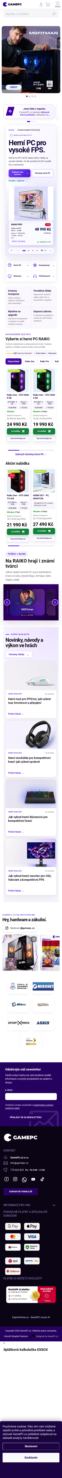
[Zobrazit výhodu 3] (34, 121)
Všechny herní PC (42, 173)
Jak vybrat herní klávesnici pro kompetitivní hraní (28, 816)
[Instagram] (15, 1177)
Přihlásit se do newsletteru (26, 1115)
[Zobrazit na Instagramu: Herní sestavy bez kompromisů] (20, 951)
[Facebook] (6, 1177)
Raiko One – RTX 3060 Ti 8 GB (18, 495)
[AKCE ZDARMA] (44, 478)
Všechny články (19, 652)
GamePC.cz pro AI (40, 1315)
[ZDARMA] (18, 378)
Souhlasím (31, 1457)
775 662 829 (17, 1167)
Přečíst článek (16, 711)
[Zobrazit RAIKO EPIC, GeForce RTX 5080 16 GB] (33, 248)
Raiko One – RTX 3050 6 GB (44, 394)
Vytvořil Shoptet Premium (16, 1334)
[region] (31, 190)
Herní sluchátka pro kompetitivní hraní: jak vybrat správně (29, 757)
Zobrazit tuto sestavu (20, 173)
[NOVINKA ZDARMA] (44, 378)
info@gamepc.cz (19, 1160)
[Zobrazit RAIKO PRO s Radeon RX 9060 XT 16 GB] (31, 203)
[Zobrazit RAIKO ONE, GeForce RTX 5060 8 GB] (37, 248)
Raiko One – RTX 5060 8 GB (18, 394)
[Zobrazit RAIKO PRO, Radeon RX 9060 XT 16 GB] (28, 248)
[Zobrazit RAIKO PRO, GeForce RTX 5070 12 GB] (24, 248)
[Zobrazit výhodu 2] (32, 121)
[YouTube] (33, 1177)
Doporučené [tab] (13, 359)
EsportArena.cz (20, 1315)
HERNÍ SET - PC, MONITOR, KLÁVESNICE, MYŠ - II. (43, 495)
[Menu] (57, 4)
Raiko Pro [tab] (44, 359)
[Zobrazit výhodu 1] (28, 121)
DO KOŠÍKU (15, 429)
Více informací (49, 1438)
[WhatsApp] (24, 1177)
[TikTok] (42, 1177)
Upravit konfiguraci (18, 436)
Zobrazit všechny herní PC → (31, 452)
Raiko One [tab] (29, 359)
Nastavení (31, 1446)
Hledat (54, 14)
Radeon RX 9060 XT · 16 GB (21, 229)
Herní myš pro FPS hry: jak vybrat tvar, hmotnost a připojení (29, 698)
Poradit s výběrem (18, 181)
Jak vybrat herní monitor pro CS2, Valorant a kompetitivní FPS (29, 875)
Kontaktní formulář (20, 1189)
